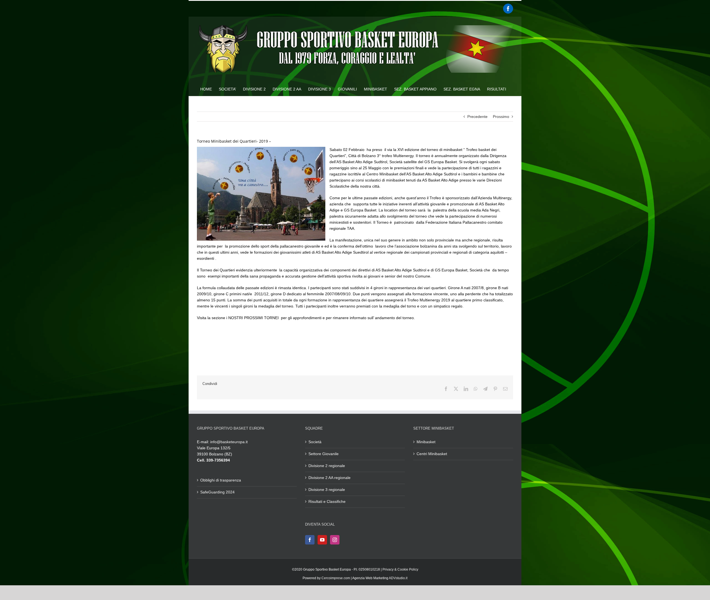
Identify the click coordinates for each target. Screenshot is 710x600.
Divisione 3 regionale (326, 489)
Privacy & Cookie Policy (400, 569)
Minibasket (426, 442)
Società (314, 442)
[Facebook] (508, 9)
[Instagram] (334, 539)
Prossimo (501, 116)
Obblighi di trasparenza (220, 480)
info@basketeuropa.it (229, 442)
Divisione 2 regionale (326, 465)
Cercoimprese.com (335, 578)
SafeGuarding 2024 (217, 492)
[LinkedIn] (466, 389)
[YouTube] (322, 539)
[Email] (505, 389)
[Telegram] (485, 389)
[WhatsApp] (476, 389)
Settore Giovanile (323, 454)
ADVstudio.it (398, 578)
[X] (456, 389)
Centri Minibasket (432, 454)
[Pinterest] (495, 389)
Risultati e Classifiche (327, 501)
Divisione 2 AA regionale (329, 477)
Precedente (477, 116)
